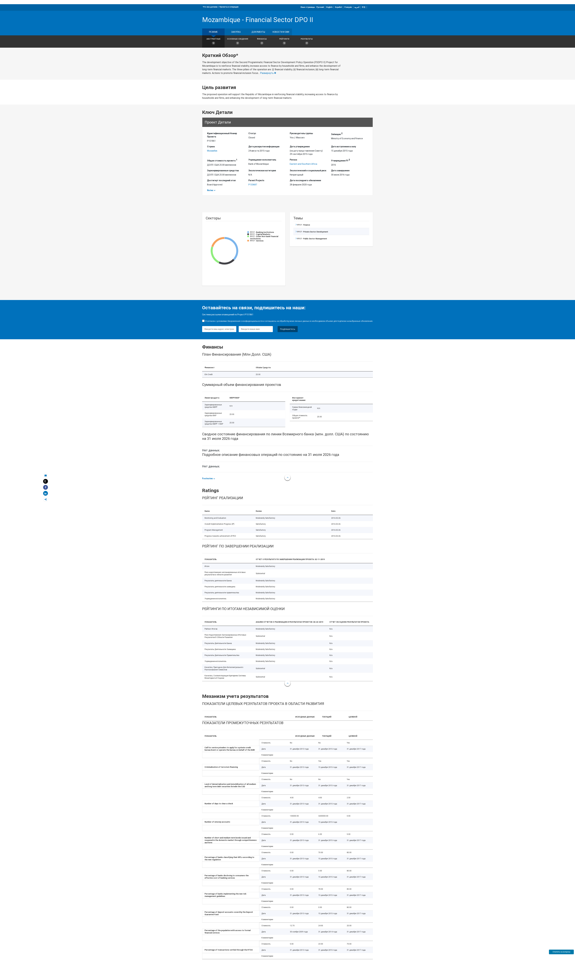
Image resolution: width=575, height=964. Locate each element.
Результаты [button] (307, 39)
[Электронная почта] (45, 475)
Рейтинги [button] (284, 39)
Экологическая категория (262, 170)
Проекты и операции (228, 7)
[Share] (45, 487)
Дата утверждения (300, 146)
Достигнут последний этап (221, 180)
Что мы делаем (210, 7)
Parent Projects (256, 180)
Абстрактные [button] (213, 39)
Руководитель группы (301, 133)
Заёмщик (336, 133)
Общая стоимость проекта (222, 160)
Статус (252, 133)
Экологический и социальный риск (308, 170)
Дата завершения (340, 170)
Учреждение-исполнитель (262, 160)
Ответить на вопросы (561, 952)
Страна (211, 146)
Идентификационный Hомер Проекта (222, 135)
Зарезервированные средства (223, 170)
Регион (293, 160)
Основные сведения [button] (237, 39)
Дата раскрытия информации (263, 146)
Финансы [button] (262, 39)
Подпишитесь (287, 329)
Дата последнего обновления (305, 180)
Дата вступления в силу (343, 146)
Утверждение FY (340, 160)
